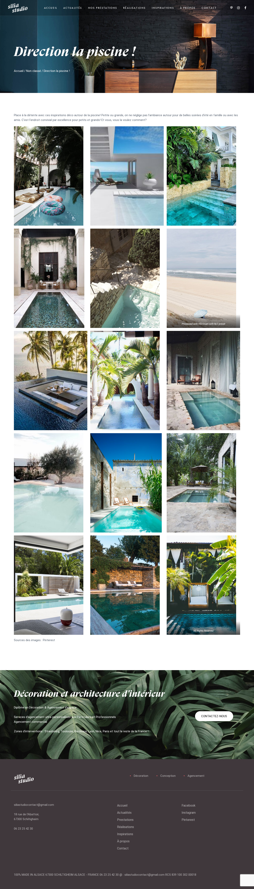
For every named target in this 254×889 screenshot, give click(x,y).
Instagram (189, 813)
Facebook (188, 805)
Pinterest (188, 820)
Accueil (18, 71)
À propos (123, 841)
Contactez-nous (214, 716)
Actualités (124, 813)
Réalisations (125, 827)
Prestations (125, 820)
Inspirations (125, 834)
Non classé (33, 71)
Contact (123, 848)
